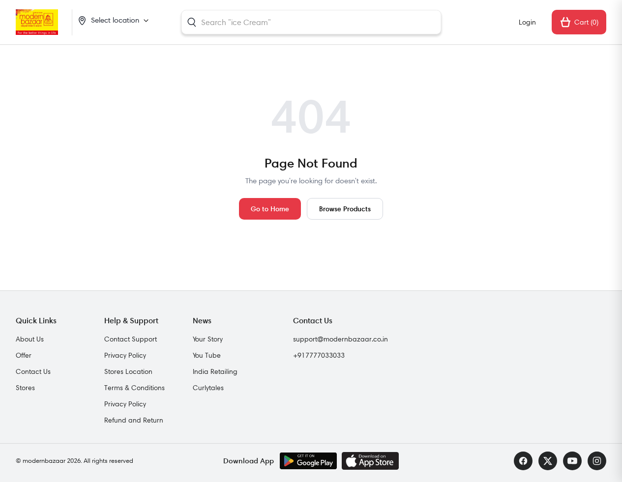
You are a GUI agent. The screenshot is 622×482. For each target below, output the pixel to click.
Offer (23, 355)
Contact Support (130, 339)
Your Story (208, 339)
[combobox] (311, 22)
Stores (25, 387)
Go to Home (270, 208)
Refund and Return (133, 420)
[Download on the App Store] (370, 461)
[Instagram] (597, 461)
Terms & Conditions (134, 387)
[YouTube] (572, 461)
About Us (30, 339)
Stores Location (128, 371)
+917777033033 (319, 355)
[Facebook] (523, 461)
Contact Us (33, 371)
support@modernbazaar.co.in (340, 339)
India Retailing (215, 371)
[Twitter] (547, 461)
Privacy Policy (125, 355)
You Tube (207, 355)
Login (527, 22)
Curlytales (208, 387)
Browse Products (345, 208)
